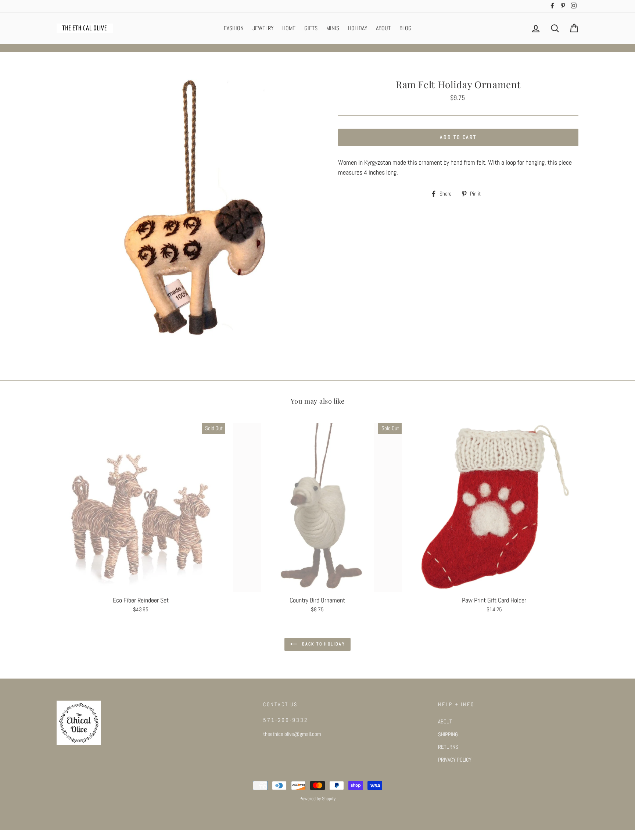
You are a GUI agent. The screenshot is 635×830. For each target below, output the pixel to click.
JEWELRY (262, 28)
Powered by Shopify (317, 799)
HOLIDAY (357, 28)
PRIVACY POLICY (454, 759)
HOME (288, 28)
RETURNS (448, 747)
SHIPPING (448, 734)
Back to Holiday (322, 644)
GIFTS (311, 28)
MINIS (332, 28)
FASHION (234, 28)
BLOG (405, 28)
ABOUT (383, 28)
